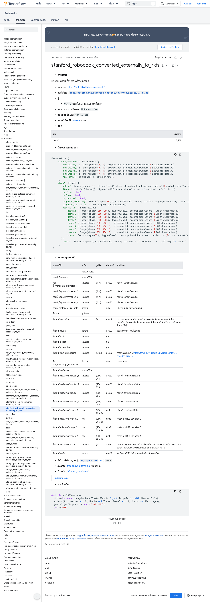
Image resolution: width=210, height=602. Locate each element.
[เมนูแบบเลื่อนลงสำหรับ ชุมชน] (102, 3)
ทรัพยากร (79, 3)
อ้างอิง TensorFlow (136, 583)
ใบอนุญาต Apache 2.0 (153, 535)
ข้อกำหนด (49, 595)
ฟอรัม (47, 568)
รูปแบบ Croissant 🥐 (105, 35)
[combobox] (140, 3)
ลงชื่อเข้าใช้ (201, 3)
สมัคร (176, 595)
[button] (20, 39)
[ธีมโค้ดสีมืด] (175, 154)
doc (92, 460)
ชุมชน (96, 3)
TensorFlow (56, 57)
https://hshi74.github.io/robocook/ (86, 87)
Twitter (48, 578)
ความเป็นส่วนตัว (63, 595)
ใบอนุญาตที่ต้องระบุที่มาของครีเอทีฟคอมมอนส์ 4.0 (95, 535)
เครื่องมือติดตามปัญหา (137, 563)
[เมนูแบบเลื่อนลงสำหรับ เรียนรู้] (55, 3)
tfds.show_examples (78, 465)
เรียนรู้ (49, 3)
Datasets (10, 13)
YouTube (49, 583)
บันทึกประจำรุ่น (134, 568)
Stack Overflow (135, 573)
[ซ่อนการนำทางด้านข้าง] (37, 596)
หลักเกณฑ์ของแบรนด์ (137, 578)
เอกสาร (127, 35)
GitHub (188, 3)
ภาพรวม (7, 19)
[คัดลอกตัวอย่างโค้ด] (180, 154)
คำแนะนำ (55, 19)
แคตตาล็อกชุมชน (38, 19)
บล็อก (47, 563)
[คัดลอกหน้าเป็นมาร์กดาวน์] (173, 65)
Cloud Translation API (104, 47)
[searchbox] (21, 29)
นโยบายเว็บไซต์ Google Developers (71, 539)
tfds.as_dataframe (78, 471)
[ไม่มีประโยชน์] (180, 57)
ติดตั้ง (38, 3)
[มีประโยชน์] (175, 57)
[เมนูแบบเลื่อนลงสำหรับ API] (69, 3)
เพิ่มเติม (112, 3)
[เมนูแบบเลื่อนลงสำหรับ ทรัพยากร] (87, 3)
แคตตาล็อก (21, 19)
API (63, 3)
